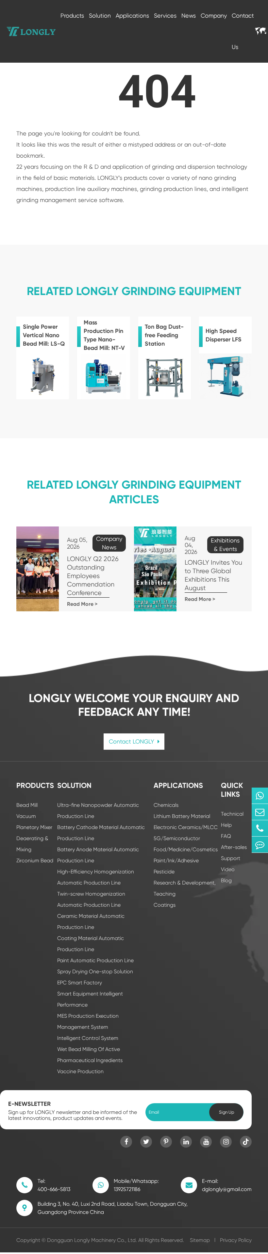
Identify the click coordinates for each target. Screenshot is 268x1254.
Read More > (82, 604)
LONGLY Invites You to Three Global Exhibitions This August (213, 575)
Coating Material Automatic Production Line (90, 943)
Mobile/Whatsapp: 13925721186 (136, 1185)
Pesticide (164, 872)
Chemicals (166, 805)
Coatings (165, 905)
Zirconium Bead (34, 860)
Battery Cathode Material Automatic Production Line (101, 832)
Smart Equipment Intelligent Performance (90, 999)
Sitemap (200, 1240)
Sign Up (226, 1112)
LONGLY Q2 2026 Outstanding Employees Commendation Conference (93, 576)
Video (228, 869)
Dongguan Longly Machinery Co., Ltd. (92, 1240)
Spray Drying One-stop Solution (95, 971)
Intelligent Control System (87, 1038)
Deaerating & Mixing (32, 844)
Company (214, 15)
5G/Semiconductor (177, 838)
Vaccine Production (80, 1071)
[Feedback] (260, 845)
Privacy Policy (236, 1240)
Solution (100, 15)
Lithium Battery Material (182, 816)
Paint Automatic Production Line (95, 960)
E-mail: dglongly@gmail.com (227, 1185)
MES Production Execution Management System (88, 1021)
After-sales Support (234, 852)
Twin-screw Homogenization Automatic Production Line (91, 899)
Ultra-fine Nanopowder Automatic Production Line (98, 810)
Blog (226, 880)
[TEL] (260, 828)
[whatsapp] (260, 796)
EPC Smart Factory (79, 983)
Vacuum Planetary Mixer (34, 821)
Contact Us (243, 31)
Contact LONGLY (132, 741)
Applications (132, 15)
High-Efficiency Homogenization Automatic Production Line (95, 877)
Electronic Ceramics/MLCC (186, 827)
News (188, 15)
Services (165, 15)
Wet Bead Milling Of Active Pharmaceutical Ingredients (90, 1054)
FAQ (226, 836)
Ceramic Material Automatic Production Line (91, 921)
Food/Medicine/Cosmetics (186, 849)
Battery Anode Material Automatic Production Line (98, 855)
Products (72, 15)
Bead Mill (27, 805)
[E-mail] (260, 812)
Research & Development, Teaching (185, 888)
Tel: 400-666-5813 (54, 1185)
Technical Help (232, 819)
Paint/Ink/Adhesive (176, 860)
